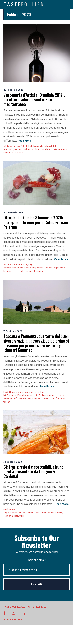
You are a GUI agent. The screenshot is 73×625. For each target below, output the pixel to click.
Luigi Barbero (40, 395)
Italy (55, 146)
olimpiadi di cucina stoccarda (29, 271)
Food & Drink (21, 146)
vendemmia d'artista (13, 152)
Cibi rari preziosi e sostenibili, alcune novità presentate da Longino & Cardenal (33, 471)
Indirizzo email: (37, 560)
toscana (38, 398)
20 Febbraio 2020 (13, 212)
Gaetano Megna (51, 268)
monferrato (52, 395)
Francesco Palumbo (16, 395)
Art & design (9, 146)
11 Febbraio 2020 (12, 331)
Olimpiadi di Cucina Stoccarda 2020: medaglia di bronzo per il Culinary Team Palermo (35, 222)
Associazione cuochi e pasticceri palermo (23, 268)
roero (61, 395)
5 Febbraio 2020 (12, 462)
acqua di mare (10, 513)
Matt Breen (41, 513)
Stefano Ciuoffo (10, 398)
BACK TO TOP (15, 619)
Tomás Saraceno (59, 149)
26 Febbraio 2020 (13, 90)
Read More (24, 140)
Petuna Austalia (55, 513)
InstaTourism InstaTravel (40, 146)
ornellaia (46, 149)
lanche (30, 395)
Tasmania (8, 516)
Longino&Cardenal (26, 513)
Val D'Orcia (56, 398)
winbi (21, 516)
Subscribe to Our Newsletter (36, 541)
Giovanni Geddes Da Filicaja (27, 149)
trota (16, 516)
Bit (4, 395)
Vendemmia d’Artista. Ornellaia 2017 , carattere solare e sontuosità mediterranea (34, 99)
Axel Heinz (8, 149)
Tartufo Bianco (26, 398)
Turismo (46, 398)
